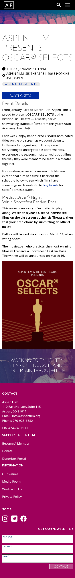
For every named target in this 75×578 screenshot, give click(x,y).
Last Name (7, 546)
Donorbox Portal (14, 458)
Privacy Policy (12, 496)
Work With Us (12, 489)
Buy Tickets (20, 96)
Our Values (10, 474)
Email (6, 556)
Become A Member (15, 443)
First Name (7, 537)
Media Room (11, 481)
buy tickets (50, 185)
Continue (61, 566)
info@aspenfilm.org (26, 416)
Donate (7, 451)
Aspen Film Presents (21, 84)
